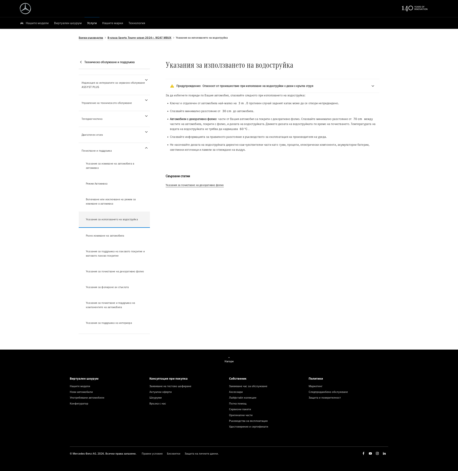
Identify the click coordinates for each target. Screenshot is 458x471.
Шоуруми (155, 397)
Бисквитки (173, 453)
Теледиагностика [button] (92, 119)
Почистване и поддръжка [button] (97, 151)
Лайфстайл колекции (242, 397)
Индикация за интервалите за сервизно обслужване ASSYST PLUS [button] (113, 85)
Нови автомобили (81, 392)
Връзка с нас (157, 403)
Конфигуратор (79, 403)
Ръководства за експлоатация (248, 421)
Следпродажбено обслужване (328, 392)
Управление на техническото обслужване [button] (107, 103)
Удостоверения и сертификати (248, 426)
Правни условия (152, 453)
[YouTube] (370, 453)
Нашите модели (80, 386)
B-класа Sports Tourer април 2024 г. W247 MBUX (140, 38)
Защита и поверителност (325, 397)
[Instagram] (377, 453)
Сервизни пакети (240, 409)
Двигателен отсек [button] (92, 135)
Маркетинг (315, 386)
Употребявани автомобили (87, 397)
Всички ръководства (91, 38)
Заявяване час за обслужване (248, 386)
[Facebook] (363, 453)
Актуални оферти (160, 392)
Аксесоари (236, 392)
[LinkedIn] (384, 453)
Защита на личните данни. (202, 453)
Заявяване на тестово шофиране (170, 386)
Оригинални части (241, 415)
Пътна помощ (238, 403)
